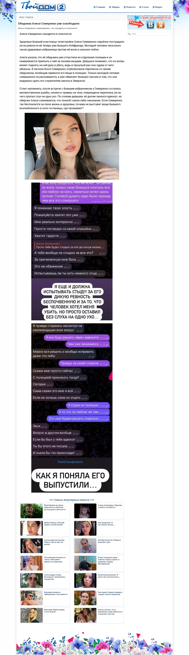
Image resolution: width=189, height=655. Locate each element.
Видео (158, 7)
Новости (130, 7)
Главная (100, 7)
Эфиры (116, 7)
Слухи (145, 7)
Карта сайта (24, 653)
